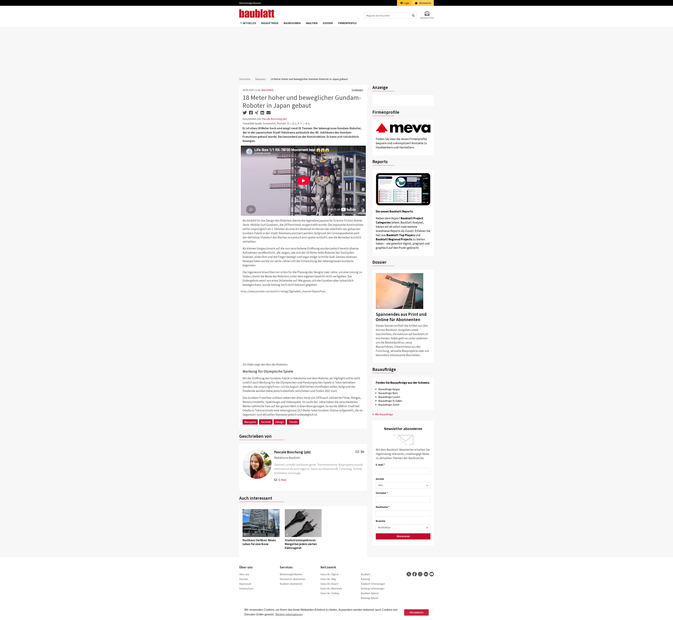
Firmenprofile (347, 23)
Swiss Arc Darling (329, 593)
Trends (293, 422)
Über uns (244, 574)
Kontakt (243, 579)
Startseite (244, 79)
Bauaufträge (269, 23)
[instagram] (420, 574)
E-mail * (380, 464)
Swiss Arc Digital (329, 574)
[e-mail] (356, 451)
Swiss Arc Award (329, 583)
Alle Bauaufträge (384, 414)
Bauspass (260, 79)
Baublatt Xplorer (370, 593)
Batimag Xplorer (369, 598)
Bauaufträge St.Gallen (390, 400)
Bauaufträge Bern (388, 393)
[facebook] (414, 574)
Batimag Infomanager (373, 588)
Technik (266, 422)
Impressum (245, 583)
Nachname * (383, 507)
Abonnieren (425, 3)
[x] (409, 574)
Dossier (328, 23)
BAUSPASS (268, 90)
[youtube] (431, 574)
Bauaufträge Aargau (389, 389)
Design (279, 422)
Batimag (365, 579)
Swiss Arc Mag (328, 579)
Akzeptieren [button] (416, 612)
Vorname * (382, 493)
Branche (380, 521)
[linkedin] (362, 451)
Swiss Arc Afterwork (331, 588)
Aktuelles (249, 23)
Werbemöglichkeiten (250, 3)
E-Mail (282, 480)
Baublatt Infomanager (373, 583)
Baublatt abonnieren (291, 583)
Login (406, 3)
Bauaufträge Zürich (388, 404)
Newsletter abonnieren (292, 579)
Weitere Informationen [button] (289, 614)
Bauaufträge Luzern (389, 397)
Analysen (312, 23)
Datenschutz (246, 588)
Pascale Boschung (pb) (274, 119)
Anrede (380, 479)
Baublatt (366, 574)
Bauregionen (292, 23)
